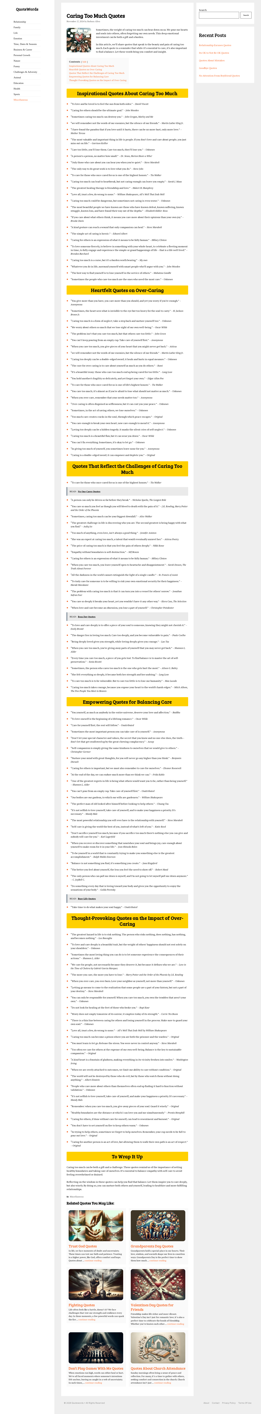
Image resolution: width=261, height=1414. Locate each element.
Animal (17, 78)
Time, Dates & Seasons (25, 44)
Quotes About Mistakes (212, 60)
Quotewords (78, 1403)
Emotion (18, 39)
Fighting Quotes (82, 1304)
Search (203, 10)
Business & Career (23, 50)
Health (17, 89)
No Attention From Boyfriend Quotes (219, 75)
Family (17, 28)
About (206, 1403)
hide (84, 61)
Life (16, 33)
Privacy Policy (229, 1403)
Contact (215, 1403)
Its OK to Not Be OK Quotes (214, 52)
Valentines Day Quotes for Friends (152, 1307)
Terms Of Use (244, 1403)
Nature (17, 61)
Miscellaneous (21, 100)
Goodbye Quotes (208, 68)
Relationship (20, 22)
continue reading (93, 1260)
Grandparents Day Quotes (152, 1246)
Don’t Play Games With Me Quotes (96, 1368)
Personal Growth (22, 56)
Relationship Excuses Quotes (215, 45)
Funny (17, 67)
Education (19, 83)
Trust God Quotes (83, 1246)
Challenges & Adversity (25, 72)
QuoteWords (27, 9)
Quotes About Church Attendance (158, 1368)
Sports (17, 95)
